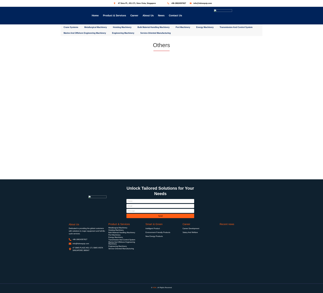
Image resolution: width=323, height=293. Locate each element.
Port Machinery (183, 27)
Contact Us (175, 15)
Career (134, 15)
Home (95, 15)
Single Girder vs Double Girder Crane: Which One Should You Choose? (234, 239)
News (161, 15)
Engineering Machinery (123, 33)
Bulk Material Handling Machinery (154, 27)
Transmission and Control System (236, 27)
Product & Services (114, 15)
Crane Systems (71, 27)
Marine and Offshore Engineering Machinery (85, 33)
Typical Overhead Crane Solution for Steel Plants (236, 255)
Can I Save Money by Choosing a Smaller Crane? (236, 270)
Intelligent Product (152, 228)
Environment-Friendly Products (157, 232)
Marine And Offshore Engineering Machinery (121, 243)
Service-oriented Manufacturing (155, 33)
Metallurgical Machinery (95, 27)
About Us (148, 15)
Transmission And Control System (121, 240)
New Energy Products (154, 236)
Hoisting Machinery (122, 27)
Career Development (191, 228)
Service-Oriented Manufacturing (121, 249)
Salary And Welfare (190, 232)
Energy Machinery (205, 27)
